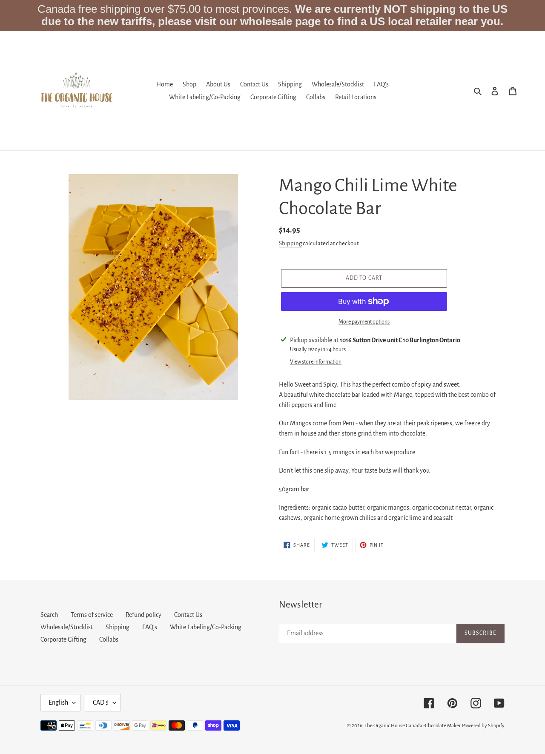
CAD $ (101, 702)
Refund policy (143, 614)
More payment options (364, 322)
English (58, 702)
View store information (315, 362)
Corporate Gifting (63, 639)
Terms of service (92, 614)
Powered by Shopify (483, 725)
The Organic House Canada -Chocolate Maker (412, 725)
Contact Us (188, 614)
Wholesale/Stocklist (66, 627)
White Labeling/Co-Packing (205, 627)
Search (49, 614)
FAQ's (149, 627)
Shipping (290, 243)
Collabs (108, 639)
